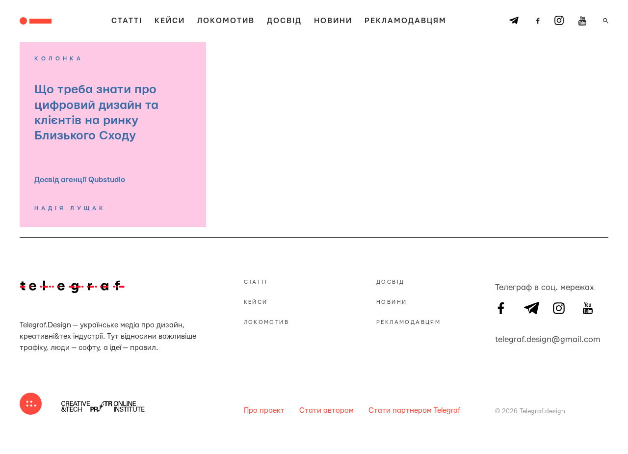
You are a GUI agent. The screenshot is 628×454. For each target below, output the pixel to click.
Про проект (264, 410)
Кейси (170, 21)
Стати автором (326, 410)
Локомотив (226, 21)
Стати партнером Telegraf (414, 410)
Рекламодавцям (405, 21)
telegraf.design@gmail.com (501, 338)
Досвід (284, 21)
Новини (333, 21)
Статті (126, 21)
